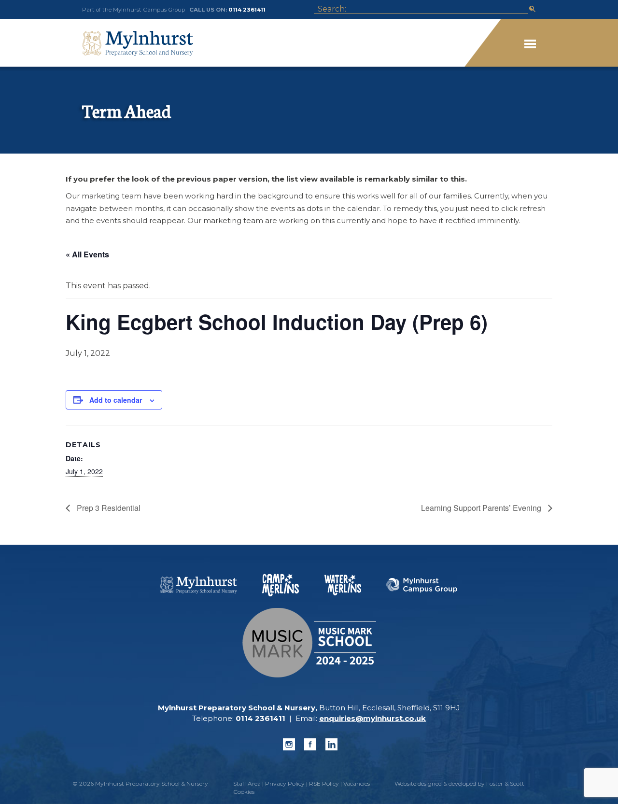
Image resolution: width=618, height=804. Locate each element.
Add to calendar (115, 400)
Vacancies (356, 783)
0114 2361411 (247, 9)
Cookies (243, 791)
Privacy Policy (285, 783)
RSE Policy (324, 783)
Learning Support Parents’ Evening (482, 507)
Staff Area (247, 783)
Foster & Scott (505, 783)
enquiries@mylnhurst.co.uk (372, 718)
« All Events (87, 254)
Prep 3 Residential (107, 507)
